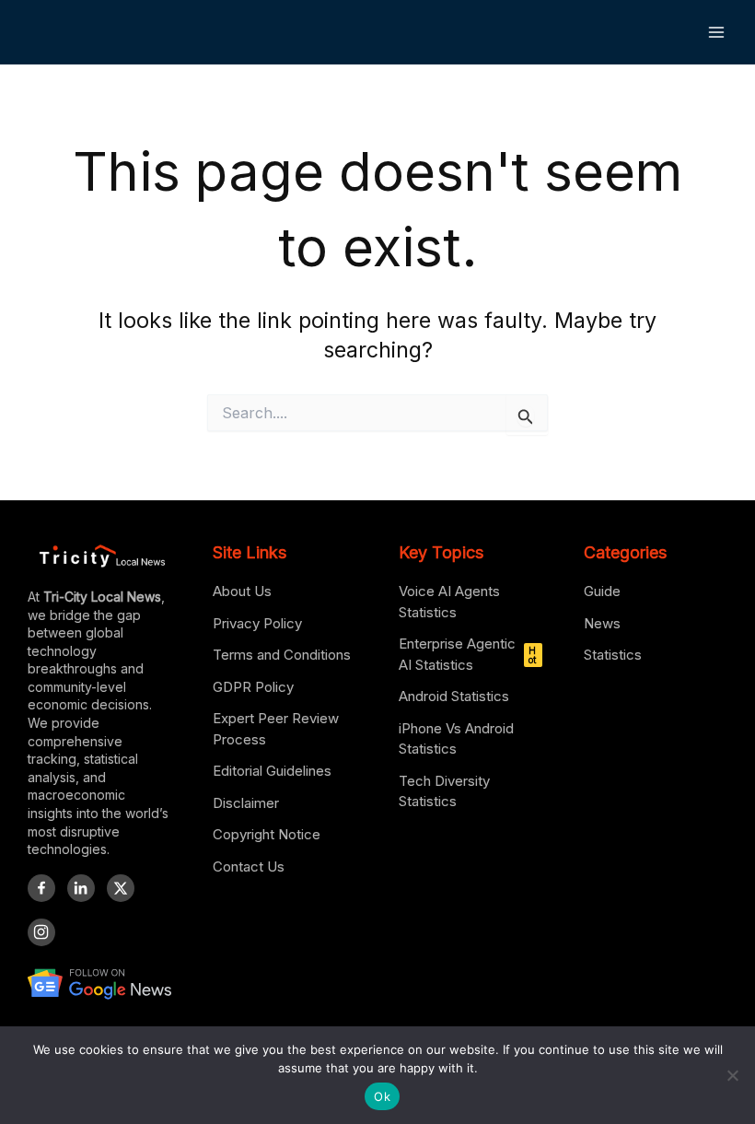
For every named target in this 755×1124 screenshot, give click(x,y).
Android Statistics (454, 696)
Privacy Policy (257, 623)
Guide (602, 591)
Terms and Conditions (282, 654)
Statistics (613, 654)
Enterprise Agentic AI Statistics (468, 654)
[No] (732, 1075)
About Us (242, 591)
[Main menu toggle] (717, 32)
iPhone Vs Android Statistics (456, 739)
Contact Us (249, 866)
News (602, 623)
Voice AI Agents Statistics (449, 601)
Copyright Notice (266, 834)
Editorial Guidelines (272, 770)
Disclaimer (246, 803)
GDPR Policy (253, 687)
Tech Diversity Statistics (444, 791)
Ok (382, 1096)
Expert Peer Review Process (276, 728)
